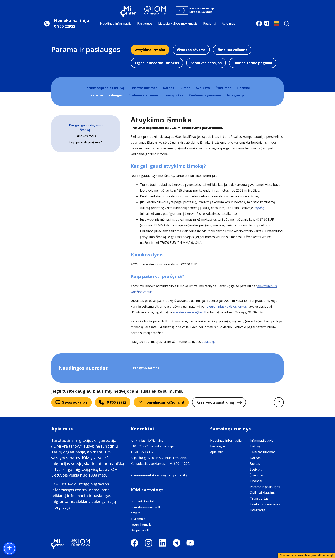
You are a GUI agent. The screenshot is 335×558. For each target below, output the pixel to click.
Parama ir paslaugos (107, 95)
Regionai (209, 23)
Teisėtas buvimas (143, 88)
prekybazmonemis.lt (145, 507)
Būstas (185, 88)
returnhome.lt (141, 524)
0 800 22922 (116, 402)
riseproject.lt (140, 530)
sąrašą (259, 208)
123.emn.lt (138, 519)
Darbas (168, 88)
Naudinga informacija (115, 23)
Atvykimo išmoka (150, 49)
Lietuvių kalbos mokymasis (177, 23)
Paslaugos (144, 23)
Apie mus (228, 23)
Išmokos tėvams (191, 49)
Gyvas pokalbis (74, 402)
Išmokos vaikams (232, 49)
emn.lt (135, 513)
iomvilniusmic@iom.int (165, 402)
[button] (9, 548)
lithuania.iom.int (142, 501)
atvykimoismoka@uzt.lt (189, 312)
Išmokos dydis (85, 136)
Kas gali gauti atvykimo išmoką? (86, 127)
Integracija (236, 95)
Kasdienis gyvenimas (205, 95)
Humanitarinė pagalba (252, 63)
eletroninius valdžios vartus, (227, 306)
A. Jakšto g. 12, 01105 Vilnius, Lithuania (159, 458)
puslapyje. (209, 342)
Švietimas (223, 88)
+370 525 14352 (142, 452)
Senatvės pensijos (206, 63)
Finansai (243, 88)
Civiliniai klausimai (143, 95)
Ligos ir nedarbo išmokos (157, 63)
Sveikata (203, 88)
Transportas (173, 95)
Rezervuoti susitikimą (215, 402)
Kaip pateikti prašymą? (86, 142)
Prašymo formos (146, 368)
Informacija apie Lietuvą (104, 88)
